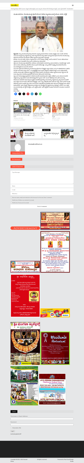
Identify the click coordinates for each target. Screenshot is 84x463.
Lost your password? (15, 434)
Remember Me (16, 428)
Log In (12, 431)
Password (13, 422)
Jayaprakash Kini (17, 153)
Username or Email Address (19, 416)
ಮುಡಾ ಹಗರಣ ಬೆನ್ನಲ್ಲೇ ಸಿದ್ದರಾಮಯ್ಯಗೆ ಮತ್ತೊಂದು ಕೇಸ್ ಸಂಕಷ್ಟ (41, 114)
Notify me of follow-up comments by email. (23, 200)
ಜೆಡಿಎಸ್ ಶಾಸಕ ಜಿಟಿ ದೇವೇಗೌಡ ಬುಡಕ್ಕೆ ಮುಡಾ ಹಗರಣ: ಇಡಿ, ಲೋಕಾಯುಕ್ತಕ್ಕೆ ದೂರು (22, 114)
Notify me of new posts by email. (20, 202)
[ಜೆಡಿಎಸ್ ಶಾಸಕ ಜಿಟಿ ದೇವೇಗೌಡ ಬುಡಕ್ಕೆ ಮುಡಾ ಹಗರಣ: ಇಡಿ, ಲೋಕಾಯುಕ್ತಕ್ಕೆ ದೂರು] (22, 107)
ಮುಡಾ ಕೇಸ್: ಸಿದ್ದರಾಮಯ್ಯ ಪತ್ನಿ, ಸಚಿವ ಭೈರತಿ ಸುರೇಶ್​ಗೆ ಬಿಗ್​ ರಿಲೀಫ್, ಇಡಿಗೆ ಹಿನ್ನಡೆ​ (60, 114)
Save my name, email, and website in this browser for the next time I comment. (32, 197)
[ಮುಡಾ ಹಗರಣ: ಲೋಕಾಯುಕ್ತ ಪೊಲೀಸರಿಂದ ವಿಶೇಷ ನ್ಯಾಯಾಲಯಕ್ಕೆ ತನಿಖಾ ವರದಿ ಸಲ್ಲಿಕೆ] (17, 147)
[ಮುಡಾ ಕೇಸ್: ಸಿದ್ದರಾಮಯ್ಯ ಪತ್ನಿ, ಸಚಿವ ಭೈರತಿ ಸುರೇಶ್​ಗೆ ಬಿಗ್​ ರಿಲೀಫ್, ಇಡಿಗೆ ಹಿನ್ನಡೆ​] (61, 107)
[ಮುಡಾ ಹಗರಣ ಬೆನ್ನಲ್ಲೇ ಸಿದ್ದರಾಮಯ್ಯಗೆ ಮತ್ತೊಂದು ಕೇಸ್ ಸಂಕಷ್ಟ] (42, 107)
